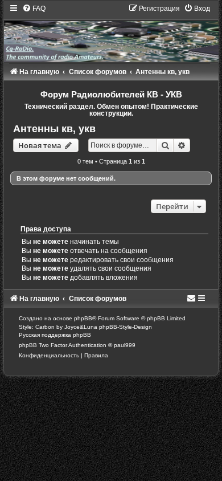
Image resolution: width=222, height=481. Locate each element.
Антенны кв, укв (54, 128)
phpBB (83, 318)
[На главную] (110, 33)
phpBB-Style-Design (125, 327)
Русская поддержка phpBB (55, 335)
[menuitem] (34, 9)
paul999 (124, 345)
